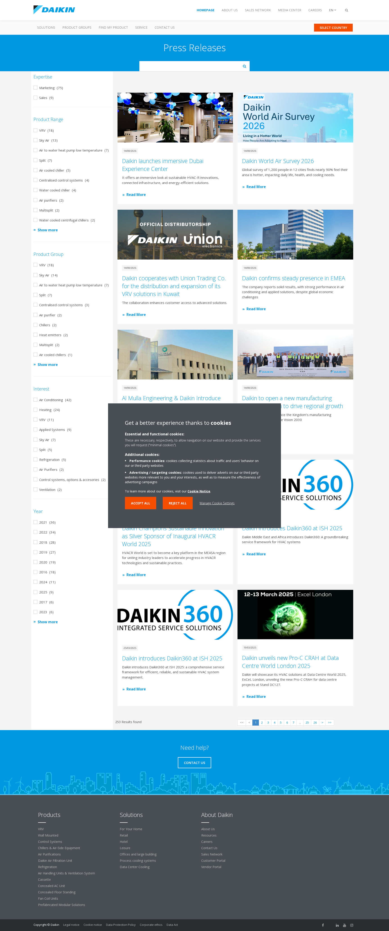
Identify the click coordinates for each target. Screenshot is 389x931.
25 (307, 722)
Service (141, 27)
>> (330, 722)
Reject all (178, 503)
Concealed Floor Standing (56, 892)
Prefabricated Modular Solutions (61, 905)
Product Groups (76, 27)
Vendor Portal (211, 867)
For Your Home (131, 829)
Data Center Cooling (134, 867)
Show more (48, 230)
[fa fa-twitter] (330, 925)
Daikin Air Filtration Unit (55, 860)
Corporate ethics (151, 925)
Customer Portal (213, 860)
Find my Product (113, 27)
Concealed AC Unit (51, 886)
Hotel (124, 841)
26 (315, 722)
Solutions (46, 27)
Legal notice (71, 925)
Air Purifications (49, 854)
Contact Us (165, 27)
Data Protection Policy (121, 925)
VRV (41, 829)
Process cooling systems (138, 860)
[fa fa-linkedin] (337, 925)
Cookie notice (93, 925)
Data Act (172, 925)
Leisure (125, 848)
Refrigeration (47, 867)
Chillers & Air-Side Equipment (59, 848)
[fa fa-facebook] (323, 925)
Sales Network (211, 854)
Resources (209, 835)
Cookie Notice (199, 491)
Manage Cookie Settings (217, 503)
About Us (208, 829)
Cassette (44, 879)
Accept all (140, 503)
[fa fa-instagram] (351, 925)
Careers (207, 841)
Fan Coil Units (48, 898)
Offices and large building (138, 854)
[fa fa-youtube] (344, 925)
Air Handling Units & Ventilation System (66, 873)
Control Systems (50, 841)
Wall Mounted (48, 835)
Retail (124, 835)
